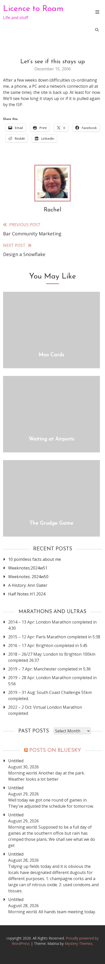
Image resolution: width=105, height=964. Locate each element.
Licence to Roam (33, 9)
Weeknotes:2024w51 (27, 568)
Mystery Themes (79, 943)
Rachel (52, 210)
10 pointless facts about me (34, 559)
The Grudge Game (51, 523)
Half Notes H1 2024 (26, 594)
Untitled (15, 761)
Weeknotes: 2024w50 (28, 576)
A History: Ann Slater (27, 585)
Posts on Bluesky (55, 750)
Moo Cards (51, 355)
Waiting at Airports (51, 439)
